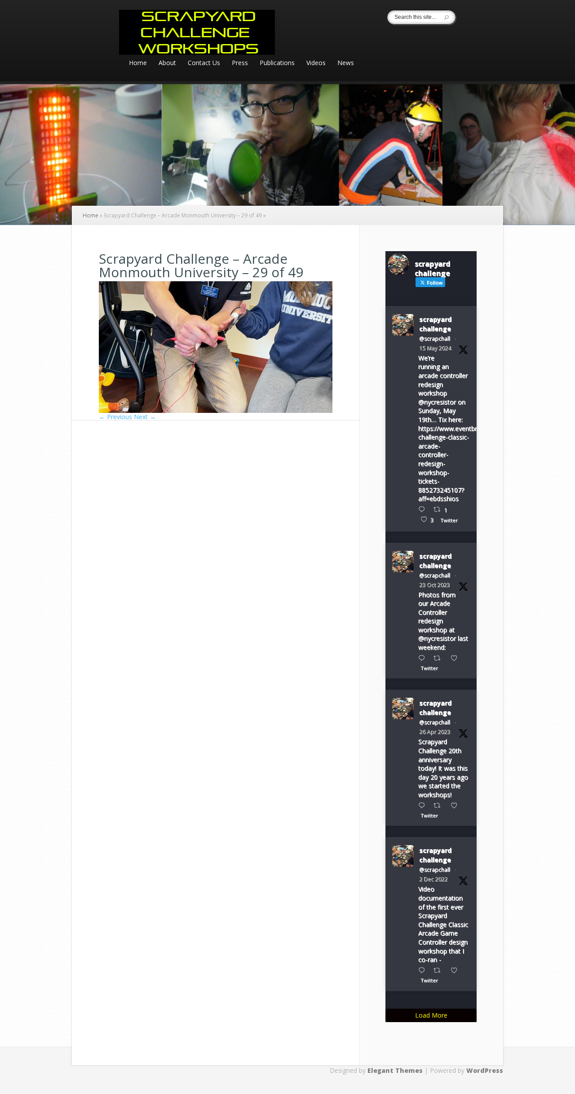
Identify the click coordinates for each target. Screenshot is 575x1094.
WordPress (484, 1070)
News (345, 63)
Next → (145, 416)
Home (138, 63)
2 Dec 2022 (433, 879)
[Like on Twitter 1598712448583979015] (456, 970)
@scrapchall (434, 338)
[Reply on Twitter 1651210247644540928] (423, 805)
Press (240, 63)
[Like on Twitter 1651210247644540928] (456, 805)
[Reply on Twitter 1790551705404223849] (423, 509)
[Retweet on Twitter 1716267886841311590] (439, 658)
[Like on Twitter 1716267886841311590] (456, 658)
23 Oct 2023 (434, 585)
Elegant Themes (395, 1070)
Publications (277, 63)
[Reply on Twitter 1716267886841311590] (423, 658)
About (167, 63)
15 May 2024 (435, 348)
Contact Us (204, 63)
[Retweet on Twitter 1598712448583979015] (439, 970)
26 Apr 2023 (434, 731)
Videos (316, 63)
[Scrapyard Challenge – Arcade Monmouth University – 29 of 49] (215, 410)
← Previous (115, 416)
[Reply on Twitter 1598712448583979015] (423, 970)
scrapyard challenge (435, 324)
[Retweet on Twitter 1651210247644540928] (439, 805)
